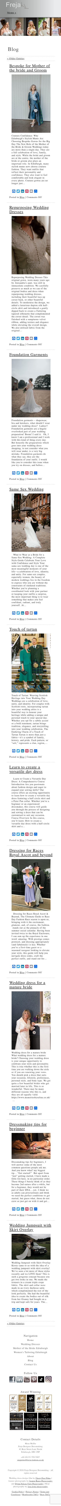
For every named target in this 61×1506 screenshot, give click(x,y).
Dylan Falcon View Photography (29, 1483)
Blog (22, 197)
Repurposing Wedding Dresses (29, 209)
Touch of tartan (23, 629)
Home (30, 1340)
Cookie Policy (18, 1491)
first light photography (38, 1486)
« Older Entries (15, 58)
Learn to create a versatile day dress (26, 769)
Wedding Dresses (30, 1344)
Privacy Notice (32, 1491)
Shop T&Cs (45, 1494)
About (30, 1356)
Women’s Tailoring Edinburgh (30, 1352)
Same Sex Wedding (26, 489)
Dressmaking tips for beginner (28, 1126)
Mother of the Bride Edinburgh (30, 1348)
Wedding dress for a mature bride (27, 984)
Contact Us (30, 1364)
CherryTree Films (43, 1478)
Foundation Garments (28, 354)
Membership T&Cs (30, 1494)
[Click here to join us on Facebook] (12, 1382)
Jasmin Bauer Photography (41, 1481)
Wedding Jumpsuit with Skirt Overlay (30, 1227)
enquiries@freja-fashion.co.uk (30, 1460)
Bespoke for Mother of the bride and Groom (29, 68)
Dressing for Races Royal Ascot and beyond (31, 852)
